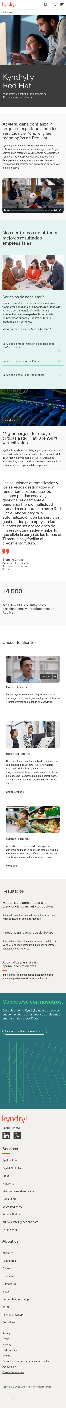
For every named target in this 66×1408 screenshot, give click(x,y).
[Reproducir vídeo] (54, 676)
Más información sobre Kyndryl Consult (25, 328)
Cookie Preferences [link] (13, 1372)
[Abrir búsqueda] (54, 4)
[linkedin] (6, 1135)
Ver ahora (10, 420)
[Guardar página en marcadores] (45, 4)
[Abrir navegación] (62, 4)
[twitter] (17, 1135)
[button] (33, 195)
